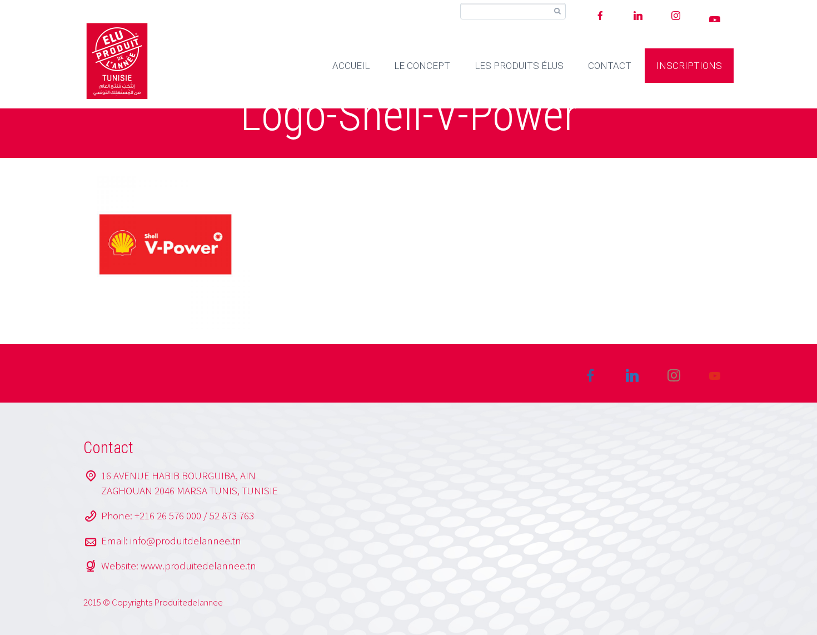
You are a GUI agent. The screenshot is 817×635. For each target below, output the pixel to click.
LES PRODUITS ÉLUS (519, 65)
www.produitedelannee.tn (198, 565)
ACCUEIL (351, 65)
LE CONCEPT (422, 65)
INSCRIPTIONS (689, 65)
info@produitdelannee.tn (185, 540)
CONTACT (609, 65)
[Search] (557, 11)
